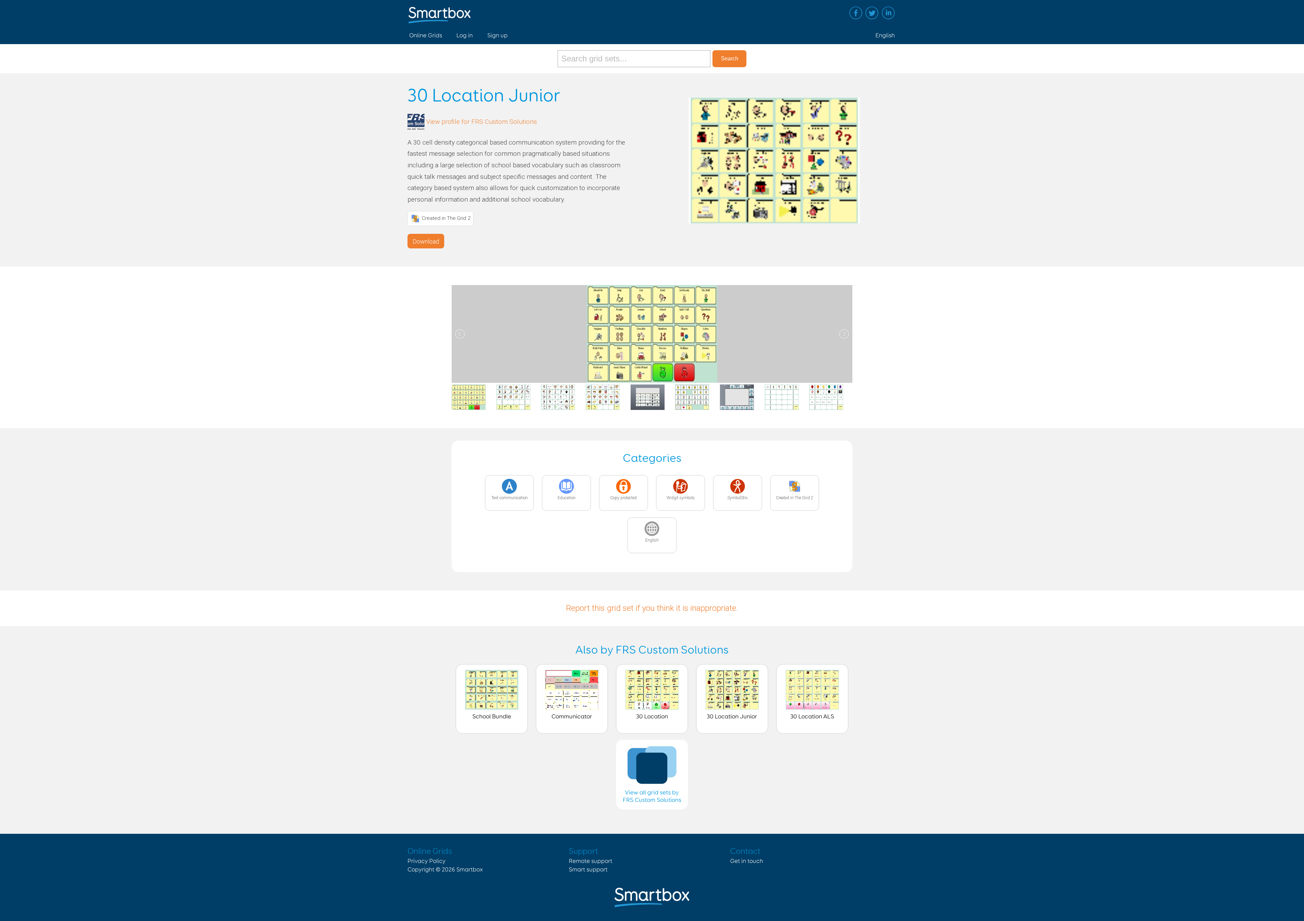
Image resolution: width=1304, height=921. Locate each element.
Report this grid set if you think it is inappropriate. (652, 608)
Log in (464, 36)
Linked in (888, 13)
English (885, 36)
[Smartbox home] (440, 11)
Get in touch (746, 861)
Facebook (856, 13)
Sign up (497, 36)
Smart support (588, 870)
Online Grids (425, 36)
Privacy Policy (427, 861)
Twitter (872, 13)
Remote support (590, 861)
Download (426, 241)
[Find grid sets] (635, 58)
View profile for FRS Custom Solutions (481, 122)
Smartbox (469, 870)
